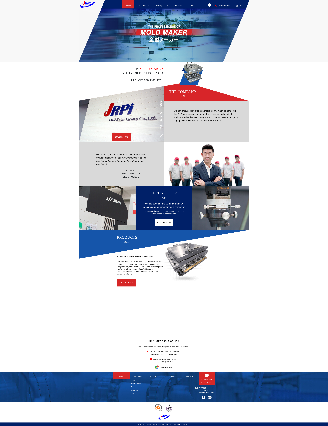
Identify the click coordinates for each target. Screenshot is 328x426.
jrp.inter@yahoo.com (166, 361)
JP (240, 6)
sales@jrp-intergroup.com (167, 359)
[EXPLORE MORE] (126, 281)
